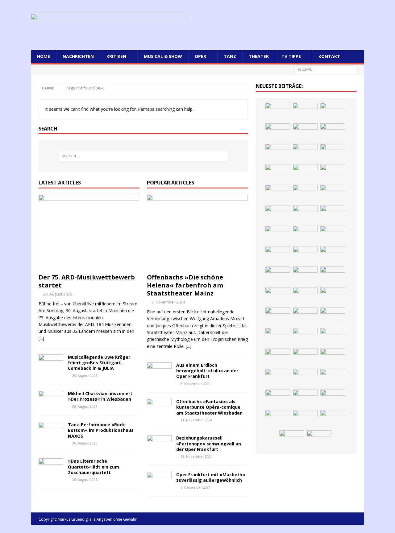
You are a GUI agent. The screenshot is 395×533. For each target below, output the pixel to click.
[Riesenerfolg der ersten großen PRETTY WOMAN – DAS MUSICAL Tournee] (332, 275)
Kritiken (116, 56)
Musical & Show (163, 56)
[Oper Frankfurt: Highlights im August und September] (277, 419)
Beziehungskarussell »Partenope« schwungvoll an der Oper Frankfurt (208, 443)
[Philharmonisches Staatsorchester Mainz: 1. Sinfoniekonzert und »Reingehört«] (332, 214)
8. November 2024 (195, 383)
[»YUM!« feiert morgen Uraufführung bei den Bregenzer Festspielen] (277, 296)
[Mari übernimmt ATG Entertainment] (332, 255)
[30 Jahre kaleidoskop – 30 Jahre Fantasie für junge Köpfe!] (305, 194)
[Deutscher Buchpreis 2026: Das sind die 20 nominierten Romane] (291, 439)
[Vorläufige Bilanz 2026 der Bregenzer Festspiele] (305, 235)
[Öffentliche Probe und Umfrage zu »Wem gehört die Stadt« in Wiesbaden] (305, 173)
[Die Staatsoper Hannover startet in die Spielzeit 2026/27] (305, 214)
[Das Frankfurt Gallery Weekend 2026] (305, 296)
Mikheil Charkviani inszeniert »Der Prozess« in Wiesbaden (100, 396)
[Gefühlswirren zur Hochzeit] (332, 153)
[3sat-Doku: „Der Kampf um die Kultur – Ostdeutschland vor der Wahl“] (277, 173)
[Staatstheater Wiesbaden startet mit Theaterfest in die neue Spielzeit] (332, 296)
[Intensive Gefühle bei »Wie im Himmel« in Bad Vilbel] (305, 358)
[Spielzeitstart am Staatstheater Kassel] (332, 132)
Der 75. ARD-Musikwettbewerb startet (87, 281)
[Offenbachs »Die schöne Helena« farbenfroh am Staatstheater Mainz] (197, 232)
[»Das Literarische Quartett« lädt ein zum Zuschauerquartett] (51, 467)
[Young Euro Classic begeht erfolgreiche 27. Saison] (277, 358)
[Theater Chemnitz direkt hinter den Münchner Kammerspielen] (305, 419)
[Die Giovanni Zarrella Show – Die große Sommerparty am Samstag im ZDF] (332, 317)
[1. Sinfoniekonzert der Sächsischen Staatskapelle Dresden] (305, 153)
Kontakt (329, 56)
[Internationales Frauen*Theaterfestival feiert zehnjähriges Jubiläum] (277, 378)
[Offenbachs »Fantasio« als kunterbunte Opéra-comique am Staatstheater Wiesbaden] (159, 408)
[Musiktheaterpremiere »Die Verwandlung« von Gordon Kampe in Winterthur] (277, 153)
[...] (41, 338)
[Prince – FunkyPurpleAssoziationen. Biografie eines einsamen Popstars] (305, 275)
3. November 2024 (168, 302)
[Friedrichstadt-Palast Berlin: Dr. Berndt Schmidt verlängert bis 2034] (332, 378)
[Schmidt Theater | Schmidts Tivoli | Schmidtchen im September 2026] (332, 358)
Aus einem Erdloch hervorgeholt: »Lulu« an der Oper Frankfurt (207, 370)
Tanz (230, 56)
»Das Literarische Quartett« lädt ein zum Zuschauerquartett (93, 466)
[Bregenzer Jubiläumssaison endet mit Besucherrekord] (332, 173)
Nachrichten (78, 56)
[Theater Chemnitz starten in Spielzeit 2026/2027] (305, 399)
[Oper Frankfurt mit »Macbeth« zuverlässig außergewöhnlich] (159, 481)
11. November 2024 (196, 420)
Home (43, 56)
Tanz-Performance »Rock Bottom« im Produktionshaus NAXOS (101, 430)
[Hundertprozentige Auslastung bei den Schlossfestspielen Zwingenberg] (277, 214)
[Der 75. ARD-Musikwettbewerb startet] (89, 232)
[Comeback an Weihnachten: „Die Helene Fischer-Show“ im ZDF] (277, 235)
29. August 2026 (57, 294)
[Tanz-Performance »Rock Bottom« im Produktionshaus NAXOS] (51, 431)
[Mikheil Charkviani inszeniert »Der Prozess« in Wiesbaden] (51, 400)
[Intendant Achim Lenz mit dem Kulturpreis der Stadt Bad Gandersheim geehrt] (305, 378)
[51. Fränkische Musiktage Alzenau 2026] (332, 194)
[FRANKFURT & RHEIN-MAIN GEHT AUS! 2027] (277, 399)
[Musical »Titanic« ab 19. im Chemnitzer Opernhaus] (305, 317)
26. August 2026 (84, 406)
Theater (259, 56)
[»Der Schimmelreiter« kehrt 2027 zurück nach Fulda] (277, 275)
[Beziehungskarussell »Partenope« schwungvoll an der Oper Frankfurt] (159, 444)
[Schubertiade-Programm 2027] (305, 255)
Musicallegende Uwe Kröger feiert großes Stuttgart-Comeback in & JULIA (99, 362)
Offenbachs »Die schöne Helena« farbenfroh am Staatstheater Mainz (185, 285)
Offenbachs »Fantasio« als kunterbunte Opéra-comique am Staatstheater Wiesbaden (209, 407)
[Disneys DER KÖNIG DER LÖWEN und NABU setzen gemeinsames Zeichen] (332, 419)
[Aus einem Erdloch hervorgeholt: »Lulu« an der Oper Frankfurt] (159, 371)
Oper (200, 56)
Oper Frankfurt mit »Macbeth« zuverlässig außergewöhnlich (210, 477)
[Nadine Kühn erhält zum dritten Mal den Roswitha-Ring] (277, 337)
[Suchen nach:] (325, 69)
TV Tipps (291, 56)
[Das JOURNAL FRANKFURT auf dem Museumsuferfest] (319, 439)
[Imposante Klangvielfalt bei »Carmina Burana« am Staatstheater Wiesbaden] (277, 194)
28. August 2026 (84, 375)
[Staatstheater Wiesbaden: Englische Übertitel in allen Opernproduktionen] (332, 235)
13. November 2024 (196, 456)
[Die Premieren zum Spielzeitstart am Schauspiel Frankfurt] (277, 317)
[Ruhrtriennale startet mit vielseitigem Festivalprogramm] (332, 399)
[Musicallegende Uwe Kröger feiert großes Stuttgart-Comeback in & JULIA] (51, 363)
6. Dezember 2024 (195, 487)
